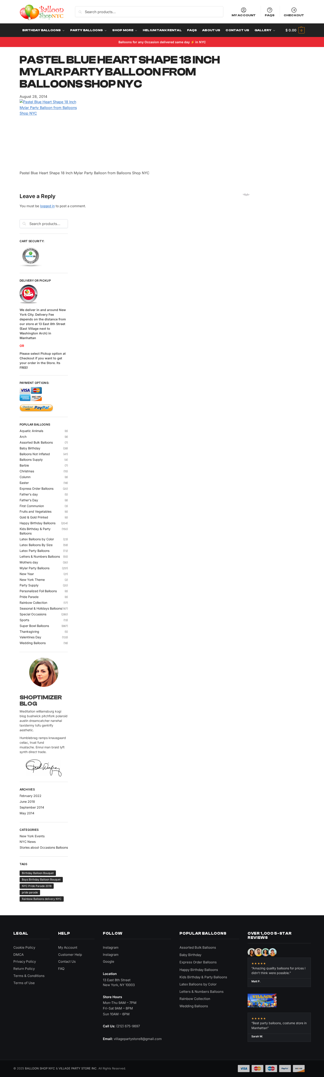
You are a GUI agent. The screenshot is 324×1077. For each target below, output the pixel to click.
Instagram (110, 947)
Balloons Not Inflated (35, 454)
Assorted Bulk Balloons (36, 442)
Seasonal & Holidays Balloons (41, 608)
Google (108, 961)
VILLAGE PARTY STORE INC (78, 1068)
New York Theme (32, 579)
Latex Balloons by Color (37, 539)
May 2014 (27, 813)
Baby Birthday (30, 448)
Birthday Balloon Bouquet (38, 873)
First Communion (32, 506)
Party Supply (29, 585)
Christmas (27, 471)
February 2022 (30, 796)
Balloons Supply (31, 459)
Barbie (24, 465)
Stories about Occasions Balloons (44, 847)
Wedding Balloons (33, 643)
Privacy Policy (24, 961)
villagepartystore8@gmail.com (138, 1039)
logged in (47, 206)
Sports (24, 620)
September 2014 (32, 807)
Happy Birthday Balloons (37, 523)
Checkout (294, 15)
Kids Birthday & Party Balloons (203, 977)
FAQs (270, 15)
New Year (27, 574)
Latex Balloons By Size (36, 545)
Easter (24, 483)
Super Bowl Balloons (34, 626)
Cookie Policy (24, 947)
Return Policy (24, 968)
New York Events (32, 836)
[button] (294, 30)
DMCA (18, 954)
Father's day (29, 494)
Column (25, 477)
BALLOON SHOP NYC (40, 1068)
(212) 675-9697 (128, 1026)
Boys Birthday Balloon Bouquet (41, 879)
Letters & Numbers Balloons (40, 556)
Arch (23, 436)
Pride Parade (29, 597)
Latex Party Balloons (34, 551)
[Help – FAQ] (44, 294)
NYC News (28, 842)
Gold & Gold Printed (34, 517)
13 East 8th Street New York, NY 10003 (119, 982)
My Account (244, 15)
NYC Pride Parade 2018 (36, 886)
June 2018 (27, 801)
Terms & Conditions (29, 976)
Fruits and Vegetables (35, 511)
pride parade (30, 892)
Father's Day (29, 500)
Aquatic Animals (31, 431)
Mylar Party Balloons (34, 568)
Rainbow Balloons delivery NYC (41, 899)
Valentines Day (30, 637)
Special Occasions (33, 614)
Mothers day (29, 562)
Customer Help (70, 954)
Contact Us (67, 961)
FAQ (61, 968)
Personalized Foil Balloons (38, 591)
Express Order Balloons (36, 488)
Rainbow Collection (33, 602)
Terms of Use (24, 983)
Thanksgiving (29, 631)
